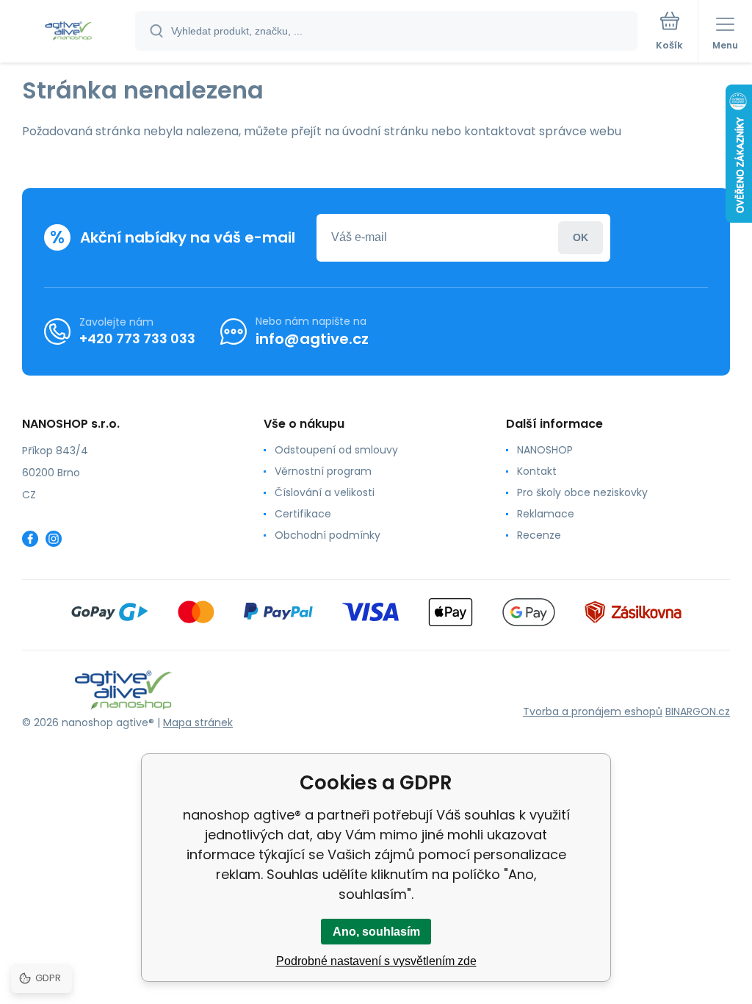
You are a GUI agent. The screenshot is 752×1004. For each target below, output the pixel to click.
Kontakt (537, 471)
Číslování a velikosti (325, 492)
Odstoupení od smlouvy (336, 449)
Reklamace (545, 513)
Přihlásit (580, 237)
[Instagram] (54, 539)
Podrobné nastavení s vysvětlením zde (376, 961)
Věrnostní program (323, 471)
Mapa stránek (198, 722)
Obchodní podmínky (327, 535)
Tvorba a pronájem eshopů (592, 711)
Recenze (539, 535)
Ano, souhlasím (376, 931)
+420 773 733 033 (137, 338)
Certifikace (303, 513)
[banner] (68, 32)
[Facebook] (30, 539)
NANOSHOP (545, 449)
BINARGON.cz (697, 711)
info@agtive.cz (312, 339)
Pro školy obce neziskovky (582, 492)
